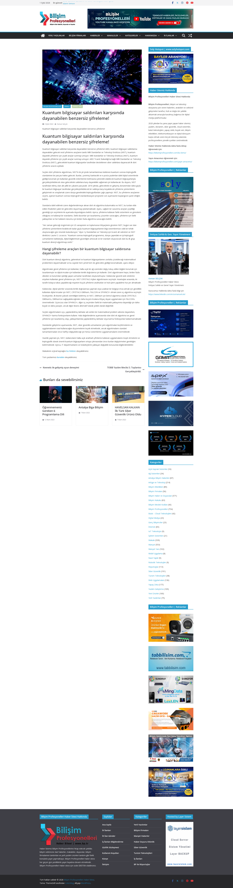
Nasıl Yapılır (153, 558)
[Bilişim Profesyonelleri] (69, 823)
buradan (60, 357)
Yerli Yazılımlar (56, 35)
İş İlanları (138, 858)
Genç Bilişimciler (155, 522)
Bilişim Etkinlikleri (155, 487)
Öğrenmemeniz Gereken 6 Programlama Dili (53, 410)
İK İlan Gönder (108, 836)
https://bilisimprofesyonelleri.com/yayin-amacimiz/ (170, 161)
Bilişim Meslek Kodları (157, 504)
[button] (101, 35)
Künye (105, 858)
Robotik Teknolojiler (157, 562)
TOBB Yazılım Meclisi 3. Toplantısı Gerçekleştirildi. (124, 369)
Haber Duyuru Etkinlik (144, 841)
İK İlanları (106, 830)
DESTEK (82, 865)
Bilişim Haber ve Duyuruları (160, 495)
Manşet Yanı (77, 106)
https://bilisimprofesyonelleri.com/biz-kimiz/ (167, 152)
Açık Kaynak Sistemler (157, 469)
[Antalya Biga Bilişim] (92, 388)
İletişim (105, 864)
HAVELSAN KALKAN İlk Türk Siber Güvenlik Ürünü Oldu (128, 410)
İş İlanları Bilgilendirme (112, 841)
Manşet (151, 544)
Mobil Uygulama (155, 553)
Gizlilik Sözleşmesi (110, 847)
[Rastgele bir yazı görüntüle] (190, 35)
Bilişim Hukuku (154, 500)
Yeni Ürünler (153, 593)
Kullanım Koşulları (110, 853)
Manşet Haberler (141, 836)
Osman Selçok (62, 124)
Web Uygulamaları (156, 580)
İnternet (151, 527)
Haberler (95, 35)
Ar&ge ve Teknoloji (156, 482)
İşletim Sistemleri (155, 535)
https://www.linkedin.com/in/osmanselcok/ (166, 294)
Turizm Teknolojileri (157, 575)
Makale (67, 106)
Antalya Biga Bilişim (91, 407)
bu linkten (71, 351)
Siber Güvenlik (154, 571)
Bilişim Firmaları (77, 35)
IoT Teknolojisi (154, 531)
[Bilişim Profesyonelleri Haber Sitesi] (43, 35)
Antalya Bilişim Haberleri (158, 478)
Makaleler (112, 35)
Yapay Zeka (153, 584)
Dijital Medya (154, 518)
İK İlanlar (169, 35)
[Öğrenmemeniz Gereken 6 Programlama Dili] (56, 388)
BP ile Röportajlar (142, 864)
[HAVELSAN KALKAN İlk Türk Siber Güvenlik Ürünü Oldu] (128, 388)
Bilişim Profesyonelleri (52, 106)
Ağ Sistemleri (154, 473)
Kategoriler (131, 35)
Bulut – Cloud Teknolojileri (159, 513)
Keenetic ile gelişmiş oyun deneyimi (61, 367)
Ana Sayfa (106, 824)
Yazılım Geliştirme (156, 589)
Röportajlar (153, 567)
